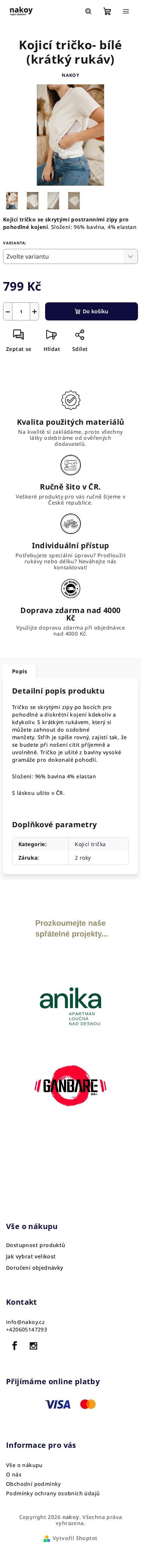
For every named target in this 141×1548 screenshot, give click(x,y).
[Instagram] (33, 1345)
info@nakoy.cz (25, 1321)
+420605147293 (26, 1329)
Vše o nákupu (24, 1465)
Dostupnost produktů (35, 1245)
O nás (13, 1474)
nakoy (70, 75)
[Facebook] (14, 1345)
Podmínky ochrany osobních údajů (53, 1493)
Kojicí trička (90, 844)
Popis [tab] (19, 671)
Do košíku (95, 311)
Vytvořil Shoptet (75, 1538)
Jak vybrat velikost (31, 1256)
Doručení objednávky (35, 1267)
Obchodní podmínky (33, 1483)
